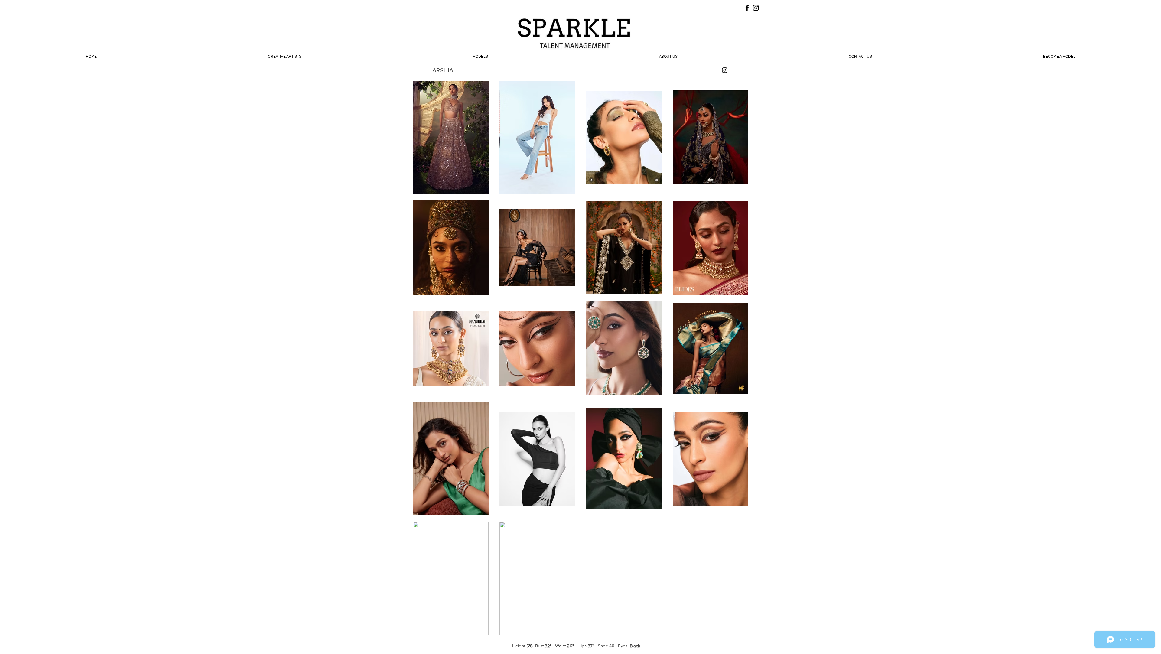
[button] (284, 58)
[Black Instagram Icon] (756, 8)
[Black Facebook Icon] (747, 8)
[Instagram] (724, 70)
